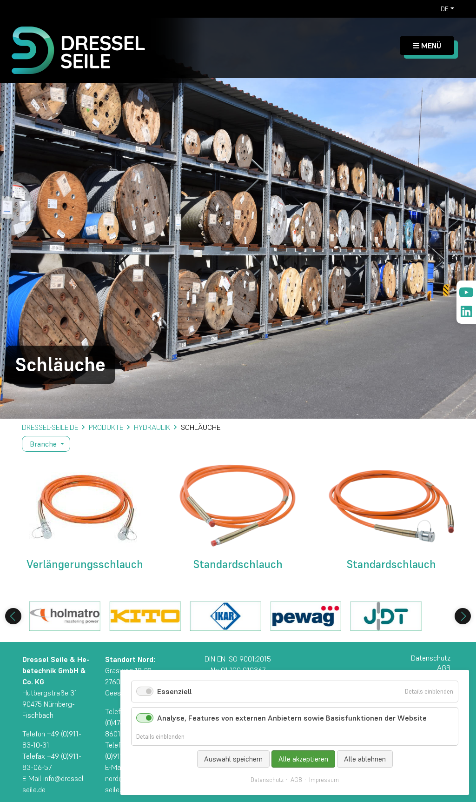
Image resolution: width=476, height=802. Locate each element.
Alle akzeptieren (303, 759)
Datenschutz (267, 780)
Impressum (324, 780)
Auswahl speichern (233, 759)
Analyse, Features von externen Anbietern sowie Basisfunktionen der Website (292, 717)
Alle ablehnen (365, 759)
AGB (296, 780)
